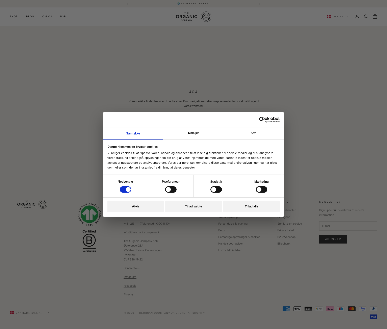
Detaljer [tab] (193, 132)
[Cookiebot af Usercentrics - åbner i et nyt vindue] (262, 120)
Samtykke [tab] (133, 133)
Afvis (135, 206)
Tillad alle (251, 206)
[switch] (171, 189)
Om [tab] (253, 132)
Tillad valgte (193, 206)
